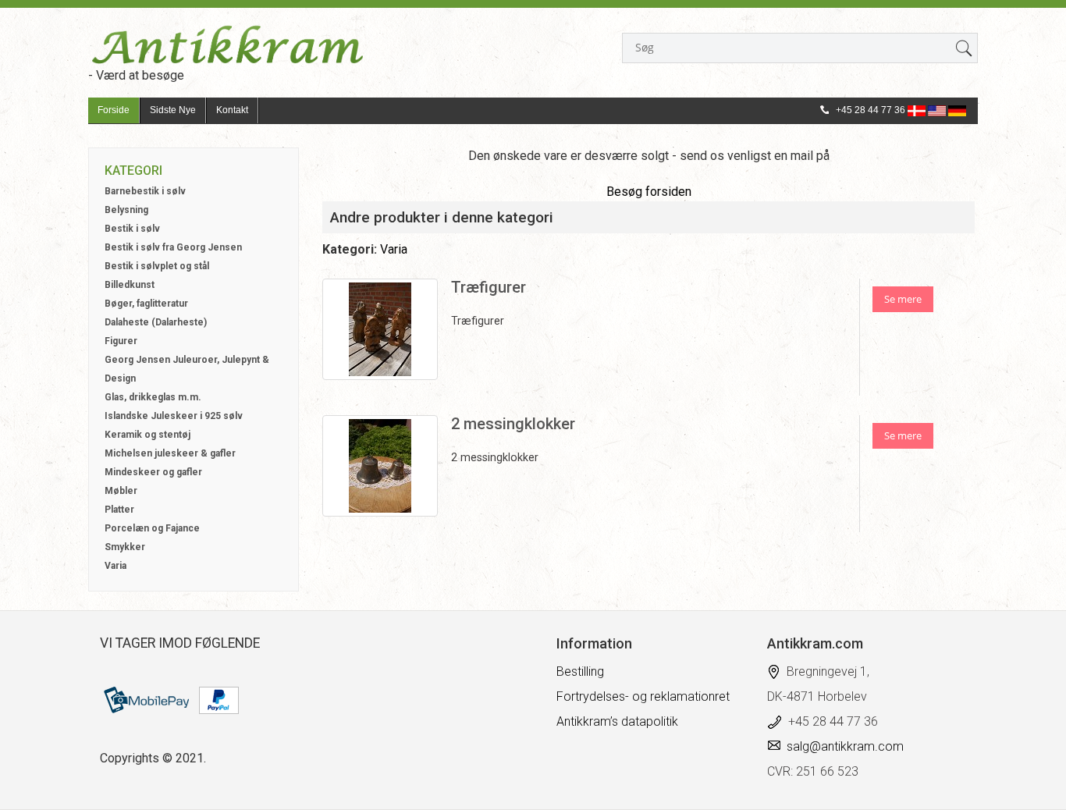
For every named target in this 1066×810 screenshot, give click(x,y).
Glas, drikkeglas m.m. (153, 397)
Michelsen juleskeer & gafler (170, 453)
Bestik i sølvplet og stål (157, 266)
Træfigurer (488, 287)
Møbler (121, 490)
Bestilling (580, 671)
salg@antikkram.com (845, 746)
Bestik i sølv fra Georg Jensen (173, 247)
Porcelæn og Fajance (152, 528)
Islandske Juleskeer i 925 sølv (174, 415)
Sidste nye (173, 110)
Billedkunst (130, 284)
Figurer (121, 341)
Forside (114, 110)
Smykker (125, 547)
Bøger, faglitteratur (146, 303)
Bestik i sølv (132, 228)
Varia (115, 565)
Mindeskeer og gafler (153, 472)
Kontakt (232, 110)
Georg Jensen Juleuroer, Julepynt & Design (187, 369)
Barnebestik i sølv (145, 191)
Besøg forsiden (648, 191)
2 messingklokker (513, 423)
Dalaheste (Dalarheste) (156, 322)
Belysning (126, 209)
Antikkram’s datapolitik (617, 721)
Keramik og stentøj (147, 434)
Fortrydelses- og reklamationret (643, 696)
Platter (119, 509)
